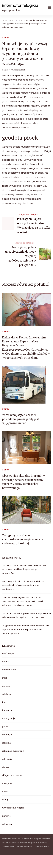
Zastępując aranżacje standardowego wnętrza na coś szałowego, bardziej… (23, 539)
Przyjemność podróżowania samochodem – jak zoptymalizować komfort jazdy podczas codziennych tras (25, 630)
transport (7, 783)
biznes (5, 661)
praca (5, 726)
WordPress (44, 846)
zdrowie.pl (7, 823)
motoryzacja (8, 718)
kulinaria (7, 710)
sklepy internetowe (12, 775)
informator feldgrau (20, 5)
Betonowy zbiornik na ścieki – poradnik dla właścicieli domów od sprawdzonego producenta (23, 585)
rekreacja (7, 758)
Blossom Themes (15, 846)
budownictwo (9, 669)
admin (5, 70)
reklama (6, 742)
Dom (4, 677)
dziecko (6, 685)
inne (4, 702)
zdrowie (6, 815)
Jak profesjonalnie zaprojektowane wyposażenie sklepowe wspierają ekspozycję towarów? (26, 615)
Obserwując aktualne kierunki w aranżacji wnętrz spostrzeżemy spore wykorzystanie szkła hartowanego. (24, 482)
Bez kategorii (9, 653)
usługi (6, 37)
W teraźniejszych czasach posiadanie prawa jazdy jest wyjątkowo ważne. (20, 419)
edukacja (7, 693)
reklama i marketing (13, 750)
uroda (5, 791)
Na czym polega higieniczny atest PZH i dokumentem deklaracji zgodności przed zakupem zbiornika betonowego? (22, 601)
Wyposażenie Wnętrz (13, 807)
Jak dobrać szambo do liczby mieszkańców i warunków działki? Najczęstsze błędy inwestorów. (24, 569)
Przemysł (7, 734)
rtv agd (6, 767)
